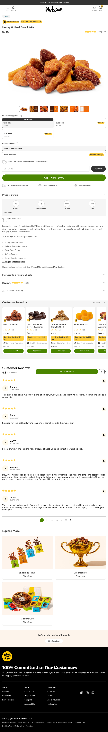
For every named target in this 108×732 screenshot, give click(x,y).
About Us (51, 691)
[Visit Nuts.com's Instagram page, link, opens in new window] (87, 693)
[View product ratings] (13, 330)
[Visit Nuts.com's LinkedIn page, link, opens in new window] (93, 693)
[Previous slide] (3, 2)
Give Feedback (54, 641)
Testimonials (52, 704)
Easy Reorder (8, 700)
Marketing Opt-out (9, 722)
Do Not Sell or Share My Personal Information (64, 722)
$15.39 (53, 333)
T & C (85, 722)
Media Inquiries (53, 700)
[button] (90, 31)
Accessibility (29, 704)
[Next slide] (105, 2)
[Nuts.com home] (54, 9)
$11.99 (77, 333)
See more (8, 213)
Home (6, 16)
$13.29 (29, 333)
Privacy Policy (23, 722)
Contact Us (29, 691)
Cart (100, 9)
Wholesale (6, 696)
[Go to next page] (71, 520)
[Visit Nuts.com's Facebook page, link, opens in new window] (81, 693)
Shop (7, 11)
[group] (23, 109)
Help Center (29, 696)
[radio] (27, 123)
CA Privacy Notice (37, 722)
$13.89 (101, 333)
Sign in (13, 11)
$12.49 (6, 333)
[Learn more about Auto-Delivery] (17, 143)
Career (50, 696)
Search (94, 11)
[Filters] (102, 371)
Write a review (67, 372)
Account (5, 691)
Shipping (28, 700)
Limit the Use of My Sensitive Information (17, 726)
